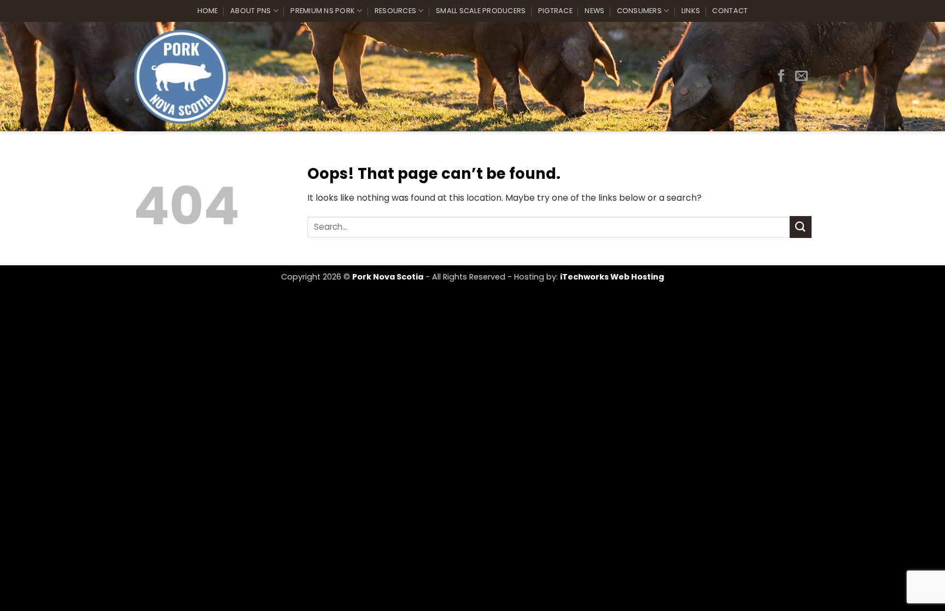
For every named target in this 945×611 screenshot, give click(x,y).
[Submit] (801, 226)
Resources (395, 10)
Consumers (639, 10)
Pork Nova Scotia (387, 276)
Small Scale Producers (481, 10)
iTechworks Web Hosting (612, 276)
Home (207, 10)
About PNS (250, 10)
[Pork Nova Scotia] (181, 77)
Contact (730, 10)
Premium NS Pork (322, 10)
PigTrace (555, 10)
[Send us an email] (801, 76)
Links (690, 10)
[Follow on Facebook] (781, 76)
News (594, 10)
